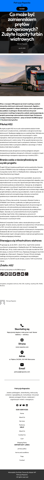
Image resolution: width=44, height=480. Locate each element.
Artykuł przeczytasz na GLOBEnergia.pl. (13, 270)
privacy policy (22, 449)
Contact (22, 460)
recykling (27, 283)
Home (22, 413)
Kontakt (22, 9)
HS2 (20, 283)
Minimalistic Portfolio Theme (17, 472)
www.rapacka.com (22, 347)
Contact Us (22, 435)
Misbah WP (32, 472)
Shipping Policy (22, 442)
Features (22, 425)
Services (22, 421)
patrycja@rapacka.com (22, 372)
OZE (22, 52)
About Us (22, 417)
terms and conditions (22, 452)
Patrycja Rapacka (22, 2)
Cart (22, 439)
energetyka (3, 283)
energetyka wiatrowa (12, 283)
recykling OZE (34, 283)
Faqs (22, 456)
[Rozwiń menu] (22, 5)
